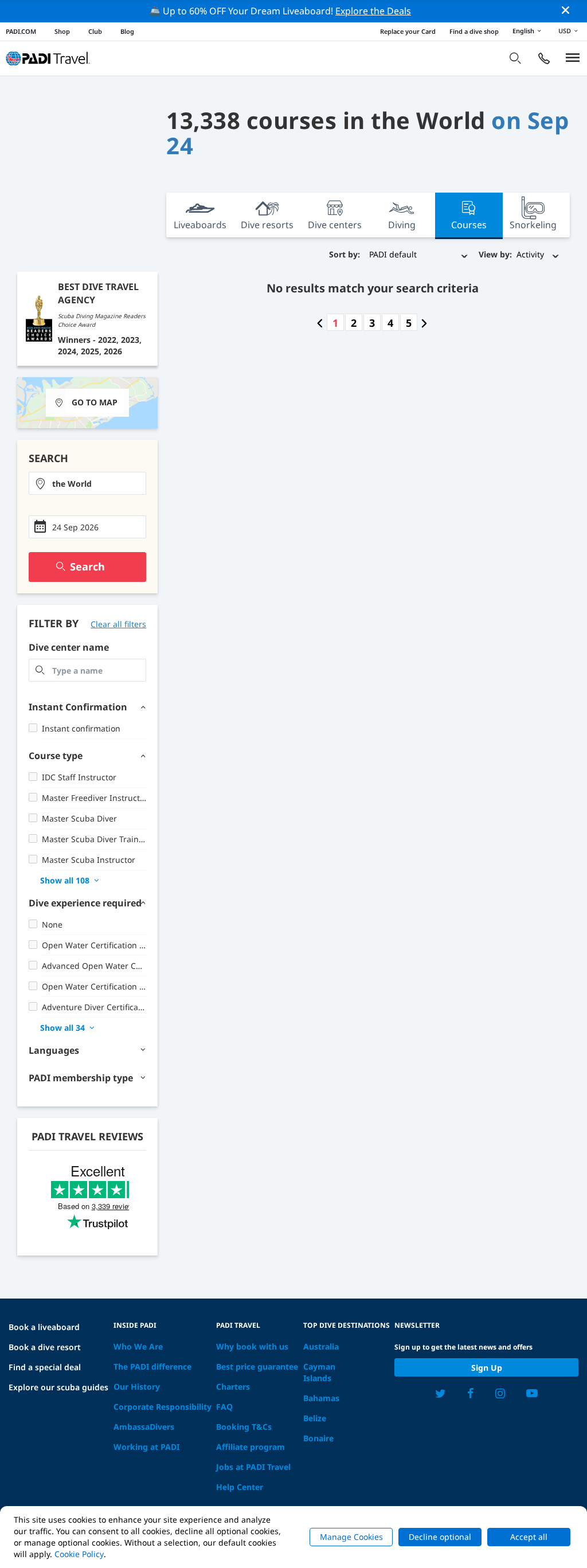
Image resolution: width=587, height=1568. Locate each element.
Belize (314, 1418)
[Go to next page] (424, 323)
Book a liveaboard (44, 1326)
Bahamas (321, 1398)
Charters (233, 1386)
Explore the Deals (373, 11)
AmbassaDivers (144, 1426)
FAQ (224, 1406)
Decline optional (440, 1536)
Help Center (239, 1486)
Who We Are (138, 1346)
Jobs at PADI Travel (253, 1466)
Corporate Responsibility (163, 1406)
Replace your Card (408, 31)
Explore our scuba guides (58, 1387)
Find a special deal (45, 1367)
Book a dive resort (45, 1347)
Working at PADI (146, 1446)
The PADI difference (152, 1366)
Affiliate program (250, 1446)
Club (95, 31)
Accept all (528, 1536)
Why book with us (252, 1346)
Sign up (486, 1367)
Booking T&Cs (244, 1426)
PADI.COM (21, 31)
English (523, 30)
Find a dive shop (474, 31)
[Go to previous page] (320, 323)
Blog (127, 31)
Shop (62, 31)
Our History (137, 1386)
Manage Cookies (351, 1536)
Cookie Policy (79, 1554)
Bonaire (318, 1438)
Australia (321, 1346)
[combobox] (87, 483)
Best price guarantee (257, 1366)
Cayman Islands (319, 1372)
